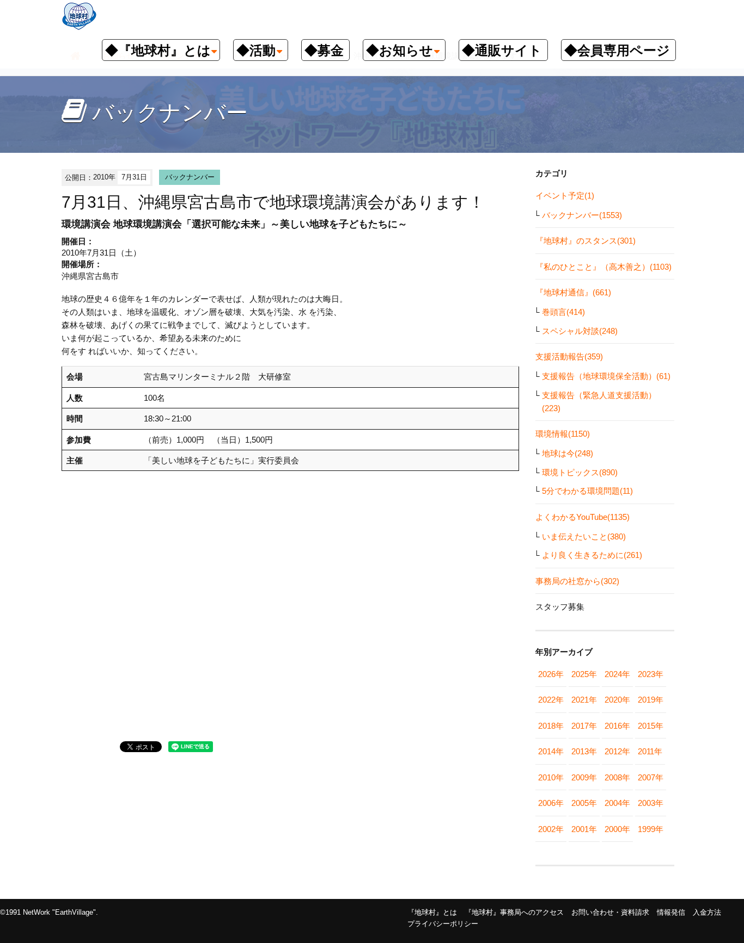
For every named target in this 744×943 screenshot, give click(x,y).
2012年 (617, 751)
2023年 (650, 674)
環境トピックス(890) (580, 472)
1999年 (650, 829)
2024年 (617, 674)
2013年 (584, 751)
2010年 (551, 777)
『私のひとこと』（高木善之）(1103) (603, 266)
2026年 (551, 674)
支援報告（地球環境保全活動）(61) (606, 376)
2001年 (584, 829)
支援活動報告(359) (569, 356)
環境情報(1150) (562, 433)
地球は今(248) (567, 453)
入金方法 (707, 912)
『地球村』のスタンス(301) (585, 240)
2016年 (617, 725)
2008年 (617, 777)
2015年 (650, 725)
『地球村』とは (432, 912)
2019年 (650, 699)
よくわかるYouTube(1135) (582, 517)
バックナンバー (190, 177)
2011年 (650, 751)
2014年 (551, 751)
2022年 (551, 699)
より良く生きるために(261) (592, 555)
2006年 (551, 803)
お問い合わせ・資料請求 (610, 912)
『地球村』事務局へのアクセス (514, 912)
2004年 (617, 803)
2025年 (584, 674)
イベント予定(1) (564, 195)
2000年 (617, 829)
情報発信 (671, 912)
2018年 (551, 725)
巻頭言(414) (563, 312)
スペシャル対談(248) (580, 331)
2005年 (584, 803)
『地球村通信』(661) (573, 292)
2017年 (584, 725)
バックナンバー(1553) (582, 215)
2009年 (584, 777)
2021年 (584, 699)
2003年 (650, 803)
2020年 (617, 699)
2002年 (551, 829)
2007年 (650, 777)
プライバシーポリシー (442, 924)
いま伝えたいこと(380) (584, 536)
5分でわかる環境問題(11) (587, 490)
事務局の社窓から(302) (577, 581)
